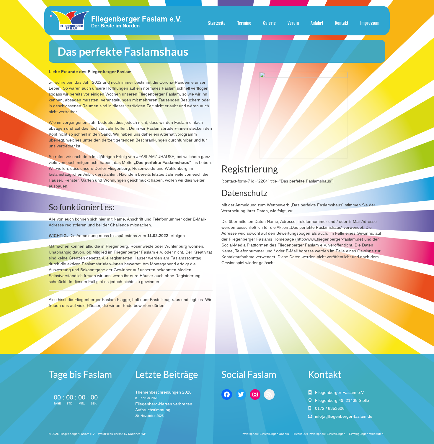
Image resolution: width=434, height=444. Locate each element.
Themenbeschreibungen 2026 (163, 392)
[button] (265, 434)
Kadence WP (137, 433)
